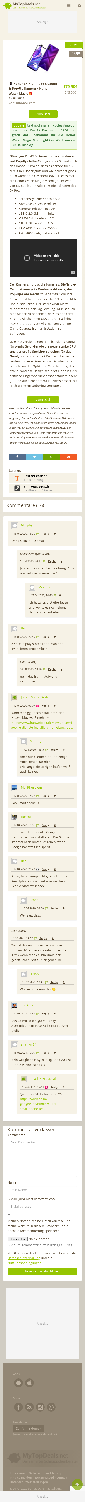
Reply (45, 533)
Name (12, 1182)
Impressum (18, 1473)
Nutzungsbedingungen (24, 1263)
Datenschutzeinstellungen (29, 1482)
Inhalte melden (21, 1477)
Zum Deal (43, 114)
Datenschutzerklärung (24, 1258)
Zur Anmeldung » (28, 1428)
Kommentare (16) (25, 505)
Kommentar (16, 1135)
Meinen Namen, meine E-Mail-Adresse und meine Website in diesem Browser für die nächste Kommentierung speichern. (39, 1226)
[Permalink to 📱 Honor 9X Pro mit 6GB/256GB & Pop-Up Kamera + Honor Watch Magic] (43, 59)
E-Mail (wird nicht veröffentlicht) (31, 1199)
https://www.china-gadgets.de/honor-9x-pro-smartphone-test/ (39, 1104)
